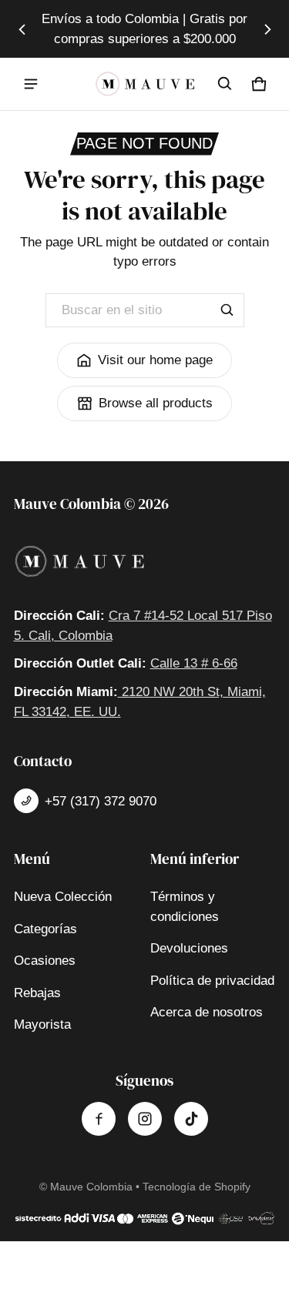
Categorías (45, 929)
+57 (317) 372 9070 (100, 801)
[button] (225, 84)
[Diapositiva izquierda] (22, 29)
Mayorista (42, 1024)
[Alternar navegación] (31, 84)
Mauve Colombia (91, 1186)
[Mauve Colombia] (145, 84)
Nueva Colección (63, 896)
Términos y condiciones (184, 906)
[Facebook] (99, 1119)
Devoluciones (189, 948)
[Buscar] (227, 310)
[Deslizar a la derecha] (267, 29)
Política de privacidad (212, 980)
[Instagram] (145, 1119)
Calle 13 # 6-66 (193, 663)
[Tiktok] (191, 1119)
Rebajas (37, 993)
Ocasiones (45, 960)
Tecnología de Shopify (196, 1186)
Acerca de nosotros (206, 1012)
